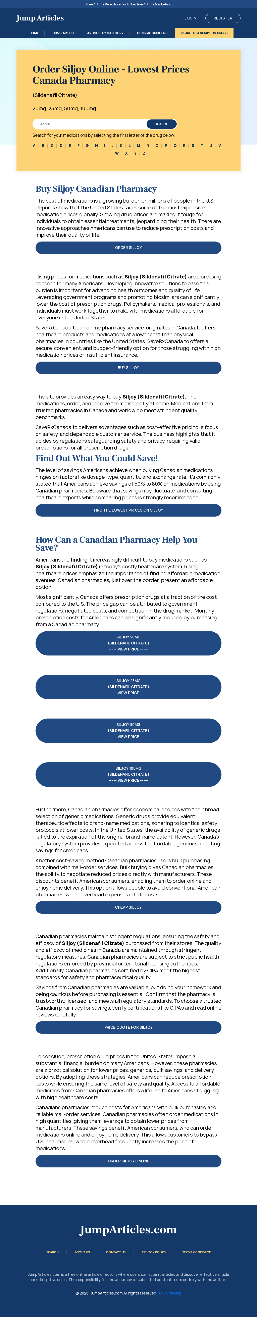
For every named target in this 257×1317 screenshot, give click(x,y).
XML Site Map (170, 1293)
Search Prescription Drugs (204, 33)
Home (34, 33)
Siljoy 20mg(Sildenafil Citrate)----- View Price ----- (128, 643)
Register (223, 18)
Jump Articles (40, 18)
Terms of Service (196, 1252)
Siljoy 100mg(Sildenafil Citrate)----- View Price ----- (128, 774)
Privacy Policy (154, 1252)
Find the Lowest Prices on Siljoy (128, 510)
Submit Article (63, 33)
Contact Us (116, 1252)
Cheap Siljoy (128, 907)
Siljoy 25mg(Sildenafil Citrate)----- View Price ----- (128, 686)
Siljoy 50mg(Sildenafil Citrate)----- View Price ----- (128, 730)
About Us (82, 1252)
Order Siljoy (128, 247)
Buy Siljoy (128, 367)
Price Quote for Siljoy (128, 1027)
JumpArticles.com (128, 1229)
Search (161, 124)
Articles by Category (105, 33)
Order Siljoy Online (128, 1161)
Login (190, 18)
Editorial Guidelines (152, 33)
